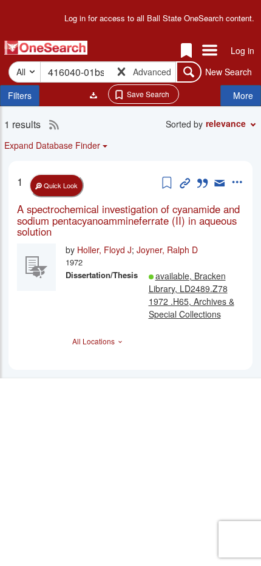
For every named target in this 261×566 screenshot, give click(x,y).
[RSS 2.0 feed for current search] (51, 124)
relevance (226, 123)
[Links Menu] (209, 51)
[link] (130, 220)
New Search (228, 72)
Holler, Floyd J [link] (104, 250)
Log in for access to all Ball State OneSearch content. (159, 18)
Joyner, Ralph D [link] (167, 250)
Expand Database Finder (52, 145)
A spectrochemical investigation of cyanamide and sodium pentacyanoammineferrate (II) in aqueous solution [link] (128, 220)
